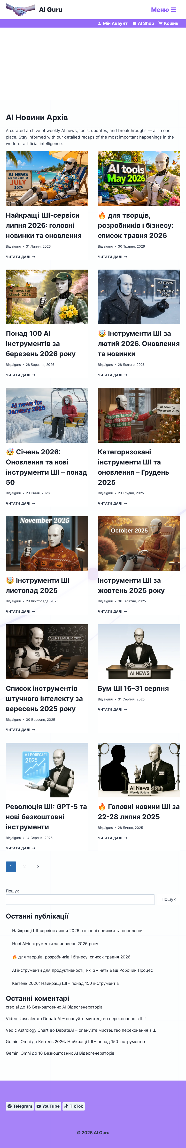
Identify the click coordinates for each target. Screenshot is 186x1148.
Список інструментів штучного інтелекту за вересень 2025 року (44, 698)
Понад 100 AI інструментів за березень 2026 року (41, 343)
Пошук (12, 891)
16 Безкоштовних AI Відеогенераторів (64, 1007)
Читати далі (20, 257)
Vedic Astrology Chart (27, 1030)
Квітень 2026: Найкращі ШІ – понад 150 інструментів (65, 983)
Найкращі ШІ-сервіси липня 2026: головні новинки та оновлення (44, 225)
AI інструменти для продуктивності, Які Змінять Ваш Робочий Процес (82, 970)
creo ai (12, 1007)
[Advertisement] (93, 64)
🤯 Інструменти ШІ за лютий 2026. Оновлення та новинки (139, 343)
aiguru (16, 246)
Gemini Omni (18, 1041)
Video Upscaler (21, 1018)
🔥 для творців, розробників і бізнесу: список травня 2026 (135, 225)
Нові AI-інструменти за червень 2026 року (55, 943)
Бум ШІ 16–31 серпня (133, 688)
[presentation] (47, 178)
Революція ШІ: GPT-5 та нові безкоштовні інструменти (46, 816)
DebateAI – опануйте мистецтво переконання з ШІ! (94, 1018)
